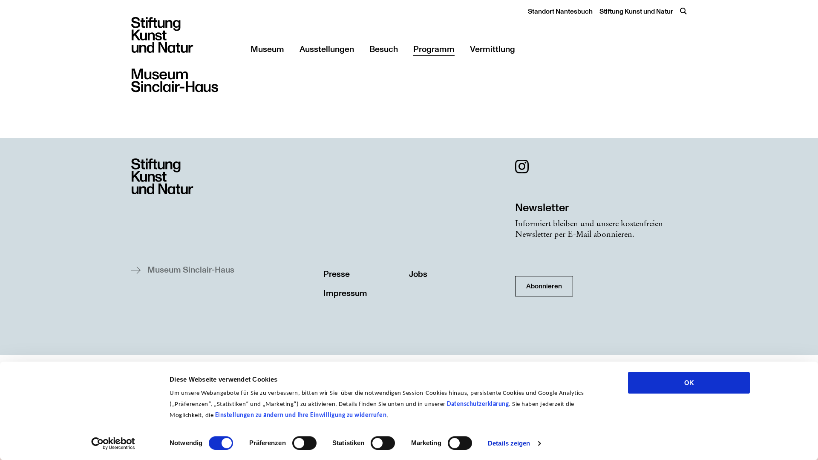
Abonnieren (544, 286)
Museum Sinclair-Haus (190, 270)
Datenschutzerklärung (478, 404)
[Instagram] (522, 168)
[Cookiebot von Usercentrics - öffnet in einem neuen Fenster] (113, 443)
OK (689, 382)
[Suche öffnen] (683, 11)
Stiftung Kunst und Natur (636, 11)
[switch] (304, 443)
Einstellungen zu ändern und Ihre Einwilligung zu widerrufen (301, 415)
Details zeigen (509, 443)
